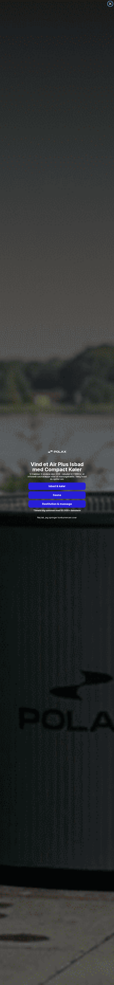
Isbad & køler (57, 486)
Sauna (57, 495)
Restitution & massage (57, 503)
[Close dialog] (110, 3)
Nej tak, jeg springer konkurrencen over (57, 517)
